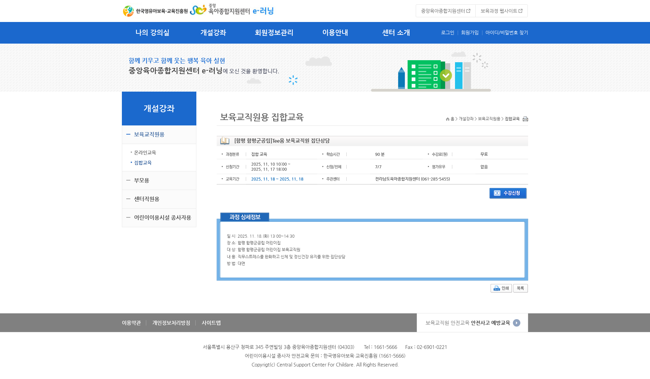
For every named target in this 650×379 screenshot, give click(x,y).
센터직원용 (146, 199)
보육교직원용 (149, 134)
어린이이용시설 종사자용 (162, 217)
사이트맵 (211, 323)
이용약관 (131, 323)
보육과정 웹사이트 (499, 11)
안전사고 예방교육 (468, 323)
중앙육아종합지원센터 (443, 11)
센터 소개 (396, 33)
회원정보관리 (274, 33)
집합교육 (143, 162)
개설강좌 (213, 33)
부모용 (141, 180)
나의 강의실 (152, 33)
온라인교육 (145, 152)
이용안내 (335, 33)
